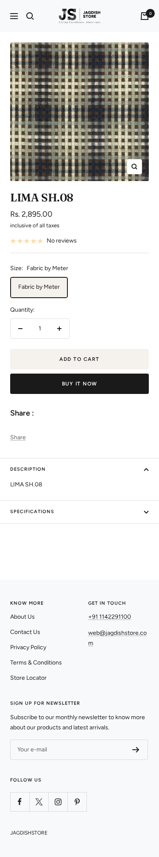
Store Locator (28, 677)
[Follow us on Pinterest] (76, 801)
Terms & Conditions (36, 662)
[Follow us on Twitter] (38, 801)
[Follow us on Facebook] (19, 801)
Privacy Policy (28, 647)
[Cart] (144, 16)
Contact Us (25, 632)
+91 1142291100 (109, 616)
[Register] (135, 750)
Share (18, 437)
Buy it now (80, 384)
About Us (22, 616)
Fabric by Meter (39, 286)
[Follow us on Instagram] (57, 801)
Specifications (32, 511)
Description (28, 469)
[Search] (30, 16)
